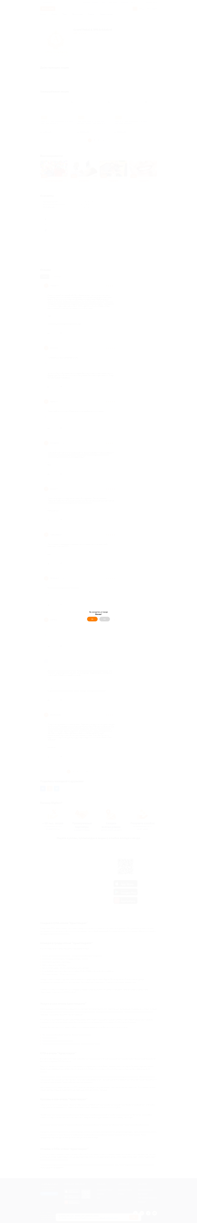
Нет (104, 619)
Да (92, 619)
